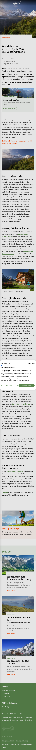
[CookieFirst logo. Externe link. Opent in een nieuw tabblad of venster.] (2, 365)
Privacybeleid (31, 363)
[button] (5, 363)
